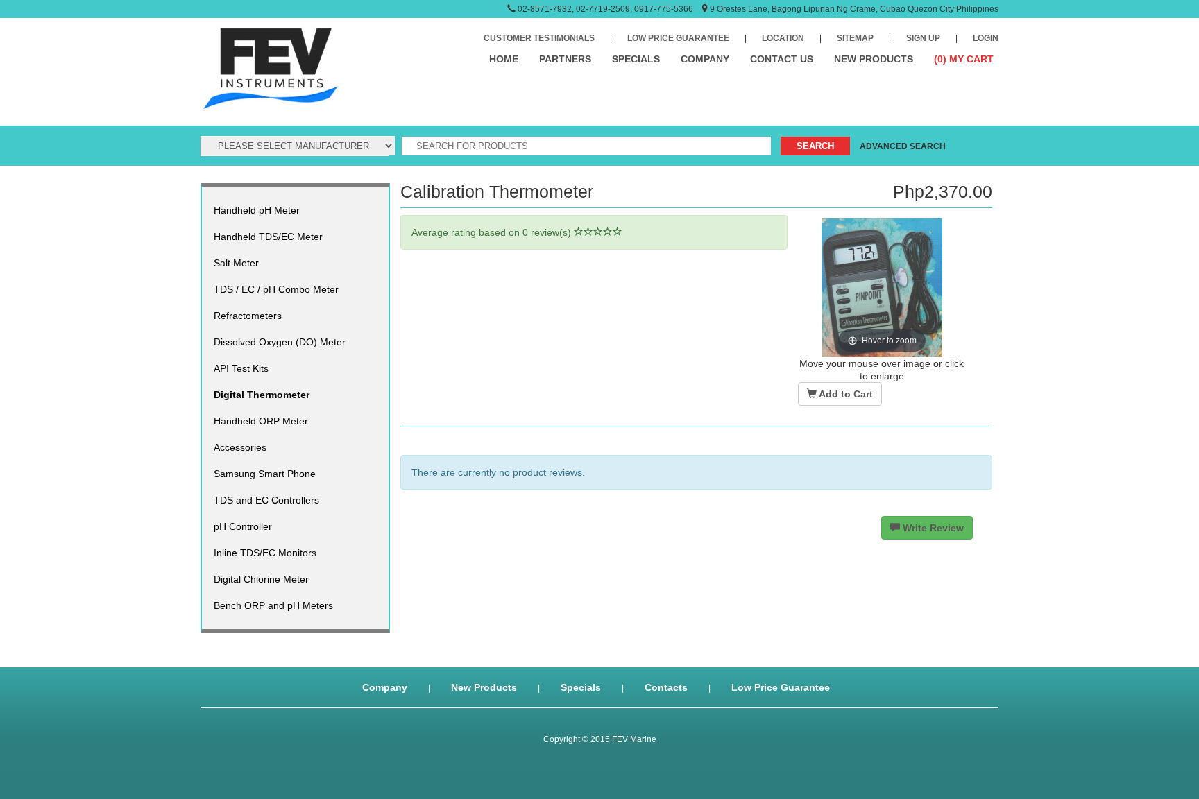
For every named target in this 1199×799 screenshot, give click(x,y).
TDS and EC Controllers (266, 500)
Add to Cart (845, 394)
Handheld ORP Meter (261, 421)
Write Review (932, 527)
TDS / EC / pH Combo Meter (276, 289)
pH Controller (243, 526)
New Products (484, 687)
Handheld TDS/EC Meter (268, 236)
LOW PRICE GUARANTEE (678, 38)
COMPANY (705, 59)
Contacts (666, 687)
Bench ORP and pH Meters (273, 605)
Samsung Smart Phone (265, 473)
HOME (503, 59)
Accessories (240, 447)
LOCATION (783, 38)
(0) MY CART (964, 59)
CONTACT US (781, 59)
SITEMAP (855, 38)
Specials (581, 687)
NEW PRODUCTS (873, 59)
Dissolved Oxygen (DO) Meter (280, 341)
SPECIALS (636, 59)
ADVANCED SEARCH (903, 146)
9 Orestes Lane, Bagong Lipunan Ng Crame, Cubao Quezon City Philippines (854, 9)
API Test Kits (241, 368)
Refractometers (248, 315)
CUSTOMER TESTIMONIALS (539, 38)
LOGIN (985, 38)
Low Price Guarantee (780, 687)
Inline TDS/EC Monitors (265, 552)
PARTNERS (565, 59)
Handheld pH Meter (257, 210)
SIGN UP (923, 38)
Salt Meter (236, 262)
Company (384, 687)
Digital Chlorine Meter (261, 579)
